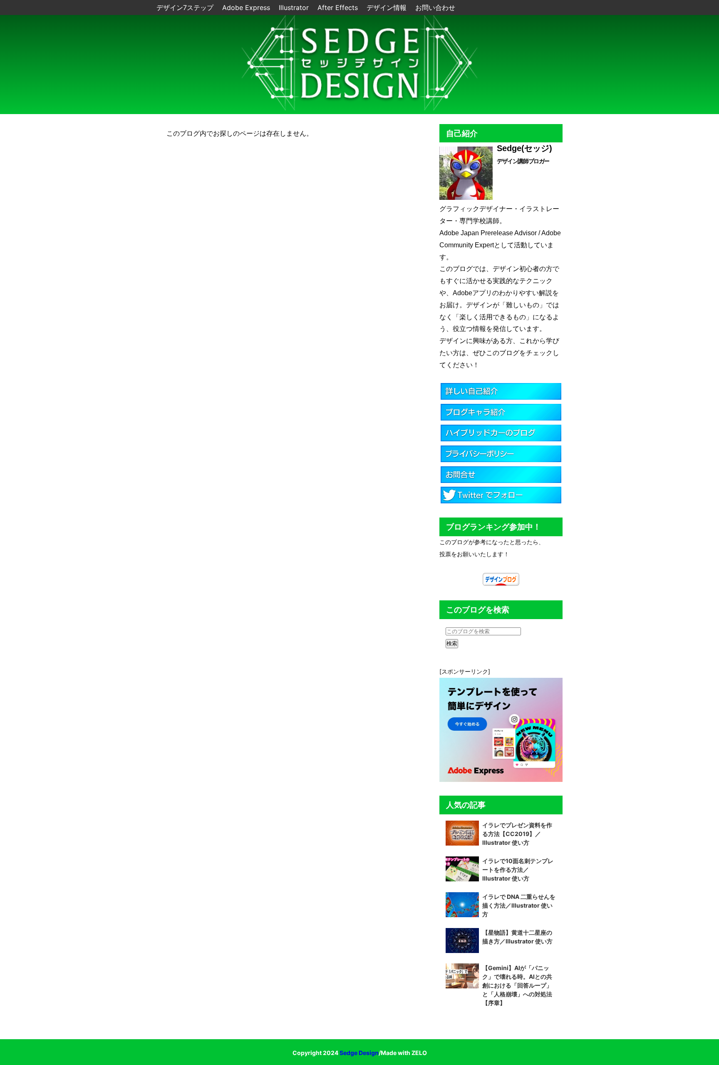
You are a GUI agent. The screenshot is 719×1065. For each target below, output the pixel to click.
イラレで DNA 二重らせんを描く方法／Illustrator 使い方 (518, 905)
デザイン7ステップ (186, 7)
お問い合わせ (435, 7)
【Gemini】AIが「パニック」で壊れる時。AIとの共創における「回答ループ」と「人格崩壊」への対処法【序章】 (517, 985)
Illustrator (295, 7)
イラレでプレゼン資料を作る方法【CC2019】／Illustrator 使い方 (517, 833)
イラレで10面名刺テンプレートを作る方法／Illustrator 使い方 (517, 869)
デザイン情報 (388, 7)
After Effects (338, 7)
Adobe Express (247, 7)
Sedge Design (359, 1052)
